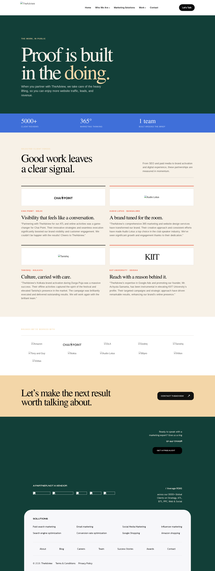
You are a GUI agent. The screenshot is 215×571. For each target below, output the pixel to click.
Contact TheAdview (175, 396)
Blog (61, 549)
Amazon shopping (170, 533)
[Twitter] (172, 562)
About (43, 549)
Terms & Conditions (65, 563)
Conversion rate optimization (92, 533)
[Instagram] (167, 562)
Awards (150, 549)
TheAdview (47, 563)
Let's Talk (186, 7)
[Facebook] (176, 562)
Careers (81, 549)
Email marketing (85, 526)
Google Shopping (131, 533)
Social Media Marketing (134, 526)
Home (88, 7)
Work (142, 7)
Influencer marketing (171, 526)
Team (101, 549)
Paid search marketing (44, 526)
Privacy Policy (85, 563)
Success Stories (125, 549)
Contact (154, 7)
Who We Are (102, 7)
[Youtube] (180, 562)
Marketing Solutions (124, 7)
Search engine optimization (47, 533)
